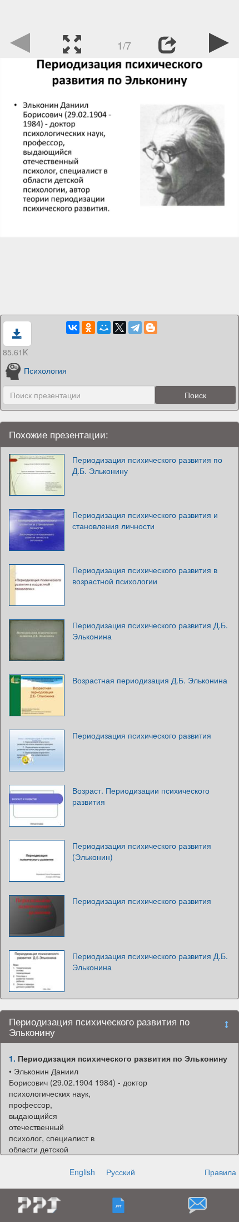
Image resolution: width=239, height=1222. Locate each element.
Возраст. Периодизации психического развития (141, 796)
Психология (45, 370)
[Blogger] (150, 327)
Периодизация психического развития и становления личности (145, 520)
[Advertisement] (119, 14)
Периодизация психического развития (141, 735)
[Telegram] (135, 327)
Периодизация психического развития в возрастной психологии (144, 575)
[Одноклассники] (88, 327)
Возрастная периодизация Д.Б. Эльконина (149, 680)
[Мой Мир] (104, 327)
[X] (119, 327)
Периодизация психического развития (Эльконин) (141, 851)
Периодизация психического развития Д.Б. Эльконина (150, 630)
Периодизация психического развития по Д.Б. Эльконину (147, 465)
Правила (220, 1171)
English (82, 1171)
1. (12, 1058)
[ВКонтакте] (72, 327)
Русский (120, 1171)
